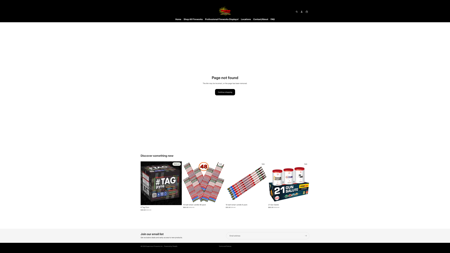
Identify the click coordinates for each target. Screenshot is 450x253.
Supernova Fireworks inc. (154, 246)
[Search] (296, 11)
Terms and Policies (225, 246)
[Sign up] (305, 235)
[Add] (221, 199)
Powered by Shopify (170, 246)
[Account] (301, 11)
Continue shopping (225, 92)
